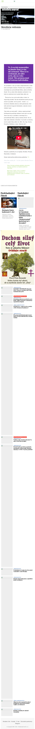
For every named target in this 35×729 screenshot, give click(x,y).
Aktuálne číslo (6, 721)
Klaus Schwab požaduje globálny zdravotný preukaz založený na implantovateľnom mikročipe (18, 167)
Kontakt (13, 721)
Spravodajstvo (4, 7)
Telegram (17, 723)
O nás (18, 721)
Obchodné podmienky (26, 721)
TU (28, 157)
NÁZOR (3, 208)
